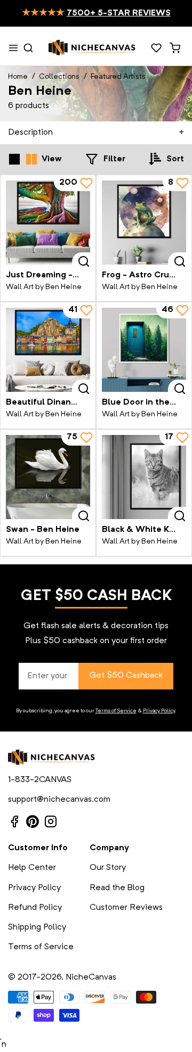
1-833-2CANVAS (39, 780)
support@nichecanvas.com (59, 799)
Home (18, 76)
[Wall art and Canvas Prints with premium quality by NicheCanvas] (92, 48)
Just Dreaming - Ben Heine (61, 275)
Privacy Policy (159, 710)
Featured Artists (118, 76)
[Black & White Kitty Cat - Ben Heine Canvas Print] (144, 477)
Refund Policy (35, 907)
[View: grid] (14, 159)
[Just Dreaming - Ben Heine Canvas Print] (48, 222)
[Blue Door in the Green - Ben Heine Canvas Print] (144, 350)
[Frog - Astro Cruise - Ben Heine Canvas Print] (144, 222)
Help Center (32, 868)
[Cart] (174, 48)
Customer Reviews (126, 907)
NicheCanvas (91, 977)
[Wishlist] (156, 48)
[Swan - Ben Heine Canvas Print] (48, 477)
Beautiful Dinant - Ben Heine (66, 402)
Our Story (108, 868)
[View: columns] (31, 159)
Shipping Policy (37, 927)
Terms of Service (116, 710)
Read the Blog (117, 888)
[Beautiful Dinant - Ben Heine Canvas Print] (48, 350)
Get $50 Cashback (126, 675)
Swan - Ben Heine (42, 529)
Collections (59, 76)
